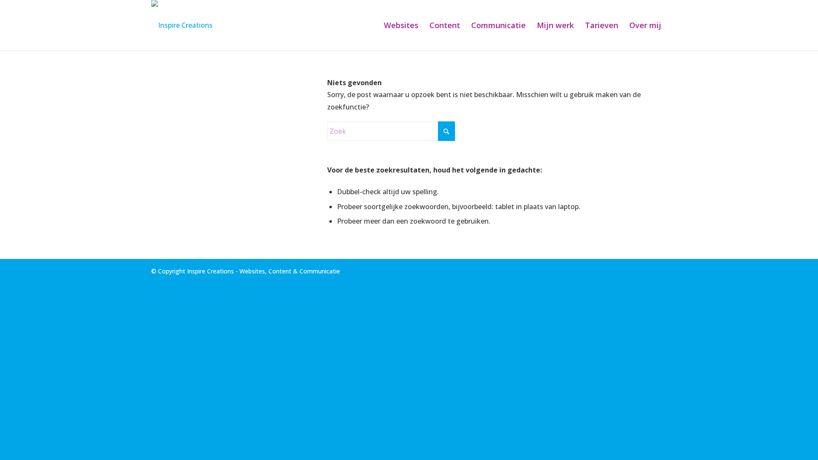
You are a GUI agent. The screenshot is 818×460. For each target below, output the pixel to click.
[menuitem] (401, 25)
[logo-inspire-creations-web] (182, 25)
